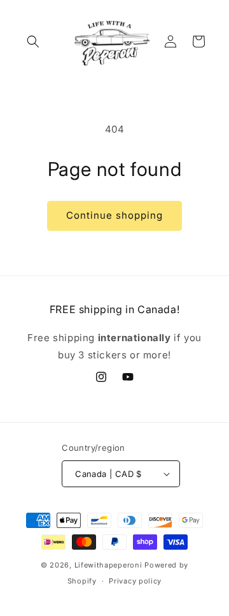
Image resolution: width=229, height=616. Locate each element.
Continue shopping (114, 215)
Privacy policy (135, 580)
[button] (33, 41)
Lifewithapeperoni (108, 565)
